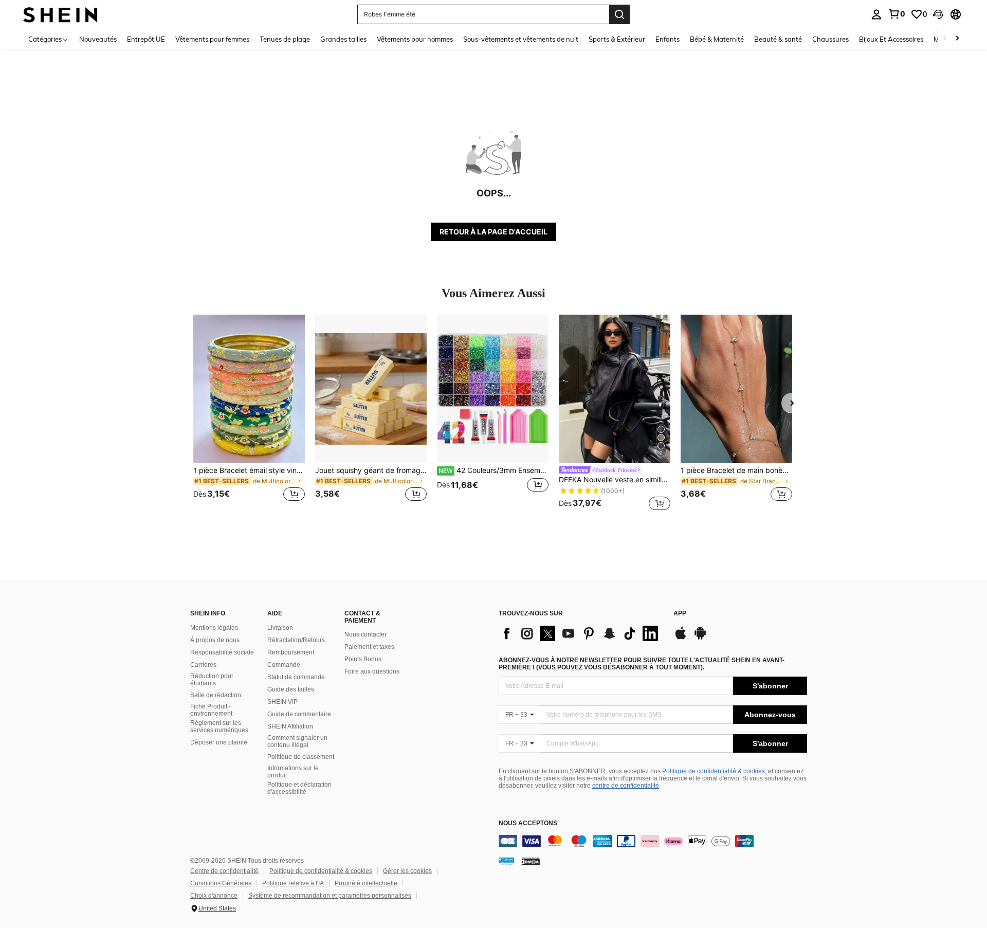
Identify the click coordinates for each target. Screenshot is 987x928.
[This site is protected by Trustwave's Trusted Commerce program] (506, 861)
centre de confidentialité (625, 785)
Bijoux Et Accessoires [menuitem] (891, 39)
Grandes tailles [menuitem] (343, 39)
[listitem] (249, 414)
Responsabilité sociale (222, 652)
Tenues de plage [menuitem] (285, 39)
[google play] (700, 638)
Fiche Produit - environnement (211, 710)
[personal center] (876, 14)
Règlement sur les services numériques (219, 726)
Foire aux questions (371, 671)
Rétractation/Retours (296, 640)
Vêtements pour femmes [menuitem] (212, 39)
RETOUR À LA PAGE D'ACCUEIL (493, 231)
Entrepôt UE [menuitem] (146, 39)
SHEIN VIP (282, 701)
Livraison (280, 627)
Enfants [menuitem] (667, 39)
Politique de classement (300, 756)
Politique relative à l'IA (293, 883)
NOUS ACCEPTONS (528, 823)
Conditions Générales (220, 883)
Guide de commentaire (299, 714)
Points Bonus (362, 659)
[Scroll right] (957, 39)
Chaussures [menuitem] (830, 39)
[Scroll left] (944, 39)
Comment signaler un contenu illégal (297, 741)
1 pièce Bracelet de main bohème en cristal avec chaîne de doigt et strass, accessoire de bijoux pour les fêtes (736, 470)
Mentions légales (214, 627)
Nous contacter (365, 634)
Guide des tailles (290, 689)
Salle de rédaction (215, 695)
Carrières (203, 664)
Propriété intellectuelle (366, 883)
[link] (896, 14)
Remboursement (290, 652)
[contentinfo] (653, 841)
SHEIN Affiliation (290, 726)
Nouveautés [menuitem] (98, 39)
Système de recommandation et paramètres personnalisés (329, 895)
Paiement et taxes (369, 646)
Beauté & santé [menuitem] (778, 39)
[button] (938, 14)
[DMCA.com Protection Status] (531, 861)
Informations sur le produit (293, 772)
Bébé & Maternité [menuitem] (717, 39)
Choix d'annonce (213, 895)
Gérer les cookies (407, 871)
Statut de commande (296, 677)
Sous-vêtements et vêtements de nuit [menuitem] (520, 39)
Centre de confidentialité (224, 871)
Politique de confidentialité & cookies (713, 771)
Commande (283, 664)
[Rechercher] (619, 14)
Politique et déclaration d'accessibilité (299, 788)
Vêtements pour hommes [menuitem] (415, 39)
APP (679, 613)
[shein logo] (60, 14)
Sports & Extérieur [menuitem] (617, 39)
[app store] (680, 638)
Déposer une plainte (218, 742)
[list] (581, 633)
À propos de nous (215, 640)
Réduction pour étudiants (211, 679)
